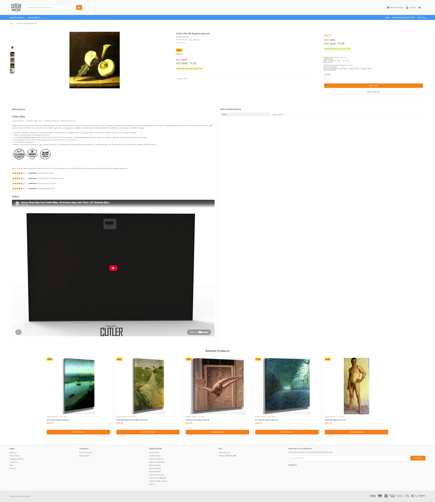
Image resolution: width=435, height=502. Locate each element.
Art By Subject (34, 17)
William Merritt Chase (157, 475)
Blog (11, 465)
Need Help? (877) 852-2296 (404, 17)
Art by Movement (17, 17)
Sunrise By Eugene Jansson (58, 420)
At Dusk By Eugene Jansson (266, 420)
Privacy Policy (14, 456)
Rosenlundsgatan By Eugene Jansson (132, 420)
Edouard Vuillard (155, 471)
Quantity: (327, 74)
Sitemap (13, 468)
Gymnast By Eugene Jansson (198, 420)
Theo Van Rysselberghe (157, 478)
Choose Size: (335, 57)
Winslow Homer (155, 465)
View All (152, 484)
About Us (13, 452)
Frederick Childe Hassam (158, 481)
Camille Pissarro (155, 456)
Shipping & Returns (16, 459)
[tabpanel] (78, 396)
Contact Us (14, 462)
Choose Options (78, 432)
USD (387, 17)
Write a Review (193, 39)
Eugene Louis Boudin (156, 462)
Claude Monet (154, 452)
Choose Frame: (338, 65)
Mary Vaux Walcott (156, 459)
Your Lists (421, 17)
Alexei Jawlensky (155, 468)
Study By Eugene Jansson (335, 420)
